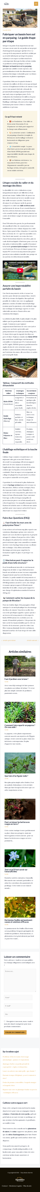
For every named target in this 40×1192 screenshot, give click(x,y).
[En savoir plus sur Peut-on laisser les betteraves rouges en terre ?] (20, 809)
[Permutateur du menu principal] (36, 4)
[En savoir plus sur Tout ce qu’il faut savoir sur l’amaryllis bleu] (20, 858)
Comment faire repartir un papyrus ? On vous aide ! (20, 726)
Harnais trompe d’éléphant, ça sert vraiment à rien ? (19, 1076)
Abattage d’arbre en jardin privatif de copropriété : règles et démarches (16, 1065)
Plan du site (27, 1186)
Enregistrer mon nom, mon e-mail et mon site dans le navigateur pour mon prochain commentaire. (18, 1023)
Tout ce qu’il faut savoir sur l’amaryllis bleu (16, 870)
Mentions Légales (15, 1186)
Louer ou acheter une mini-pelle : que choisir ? (19, 1071)
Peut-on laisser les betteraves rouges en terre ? (17, 823)
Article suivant (33, 640)
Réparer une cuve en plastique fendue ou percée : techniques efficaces (20, 1091)
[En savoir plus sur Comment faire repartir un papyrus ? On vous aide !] (20, 712)
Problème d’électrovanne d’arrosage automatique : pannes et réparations (16, 1058)
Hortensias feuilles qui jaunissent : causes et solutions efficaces (19, 921)
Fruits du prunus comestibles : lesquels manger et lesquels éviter (19, 1083)
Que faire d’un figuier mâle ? (16, 776)
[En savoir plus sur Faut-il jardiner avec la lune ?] (20, 666)
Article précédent (8, 640)
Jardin (6, 682)
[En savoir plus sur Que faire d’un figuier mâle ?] (20, 763)
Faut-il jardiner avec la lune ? (16, 679)
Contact (5, 1186)
